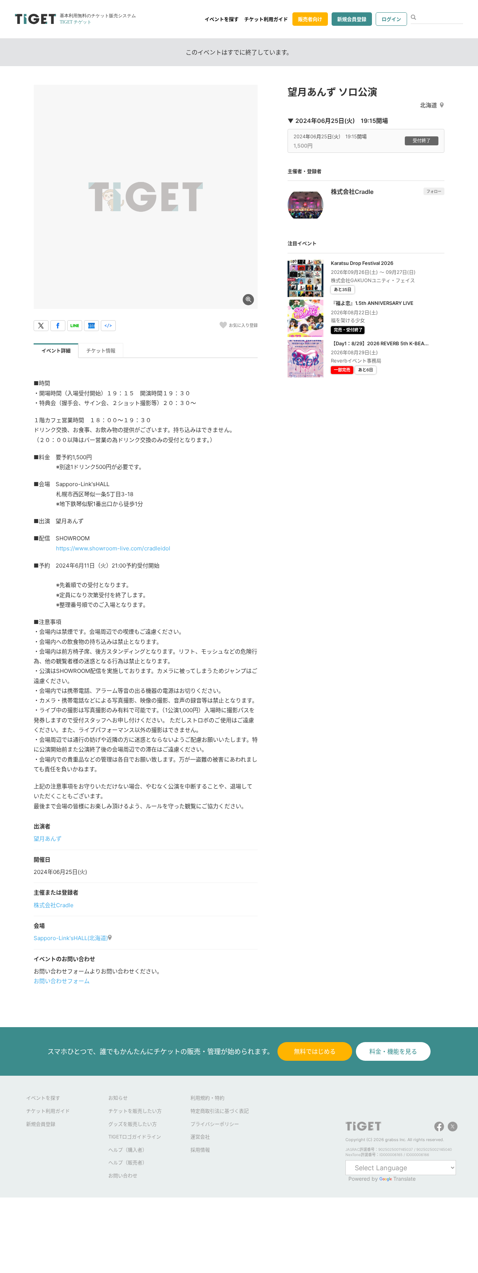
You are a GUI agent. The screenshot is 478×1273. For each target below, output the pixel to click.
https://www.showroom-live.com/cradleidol (113, 548)
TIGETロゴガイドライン (134, 1137)
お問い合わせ (122, 1175)
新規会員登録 (351, 19)
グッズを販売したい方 (132, 1124)
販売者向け (310, 19)
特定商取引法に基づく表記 (219, 1111)
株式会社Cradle (54, 905)
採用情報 (200, 1150)
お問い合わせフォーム (62, 981)
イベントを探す (222, 19)
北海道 (428, 105)
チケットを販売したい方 (135, 1111)
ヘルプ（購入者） (127, 1150)
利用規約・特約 (207, 1098)
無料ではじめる (315, 1051)
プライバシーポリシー (214, 1124)
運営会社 (200, 1137)
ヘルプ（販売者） (127, 1162)
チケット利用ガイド (266, 19)
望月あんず (48, 838)
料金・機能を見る (393, 1051)
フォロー (433, 191)
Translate (404, 1178)
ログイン (391, 19)
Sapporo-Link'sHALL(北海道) (71, 938)
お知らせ (118, 1098)
